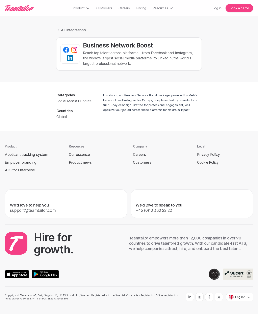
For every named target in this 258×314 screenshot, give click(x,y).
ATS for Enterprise (20, 170)
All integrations (73, 30)
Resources (160, 8)
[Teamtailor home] (19, 8)
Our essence (79, 154)
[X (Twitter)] (219, 297)
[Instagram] (200, 297)
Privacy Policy (208, 154)
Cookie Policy (208, 162)
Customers (104, 8)
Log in (217, 8)
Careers (124, 8)
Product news (80, 162)
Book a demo (239, 8)
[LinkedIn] (190, 297)
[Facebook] (209, 297)
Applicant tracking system (26, 154)
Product (79, 8)
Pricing (141, 8)
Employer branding (20, 162)
